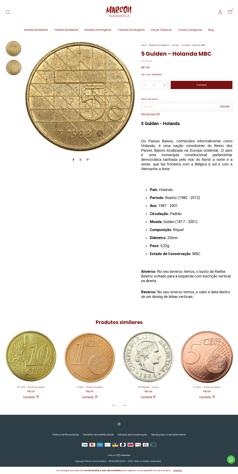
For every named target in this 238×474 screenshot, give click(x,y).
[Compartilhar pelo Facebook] (73, 160)
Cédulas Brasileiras (66, 30)
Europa (175, 45)
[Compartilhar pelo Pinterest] (87, 160)
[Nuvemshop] (119, 455)
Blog (211, 30)
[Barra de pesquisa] (9, 12)
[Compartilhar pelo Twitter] (81, 160)
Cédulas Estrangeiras (131, 30)
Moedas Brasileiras (36, 30)
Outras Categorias (190, 30)
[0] (228, 12)
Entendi (177, 470)
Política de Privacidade (65, 434)
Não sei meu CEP (150, 114)
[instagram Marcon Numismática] (119, 424)
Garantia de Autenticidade (98, 434)
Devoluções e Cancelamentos (168, 434)
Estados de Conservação (132, 434)
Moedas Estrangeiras (98, 30)
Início (143, 45)
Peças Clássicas (161, 30)
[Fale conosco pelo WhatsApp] (231, 459)
